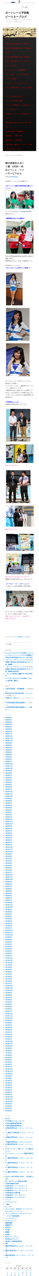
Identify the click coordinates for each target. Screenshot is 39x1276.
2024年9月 (8, 771)
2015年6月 (8, 1027)
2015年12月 (9, 1013)
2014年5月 (8, 1057)
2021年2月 (8, 870)
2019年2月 (8, 926)
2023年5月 (8, 808)
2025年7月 (8, 747)
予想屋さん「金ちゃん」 (13, 698)
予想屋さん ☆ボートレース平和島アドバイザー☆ (19, 116)
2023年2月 (8, 815)
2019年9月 (8, 909)
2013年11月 (9, 1071)
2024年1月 (8, 789)
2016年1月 (8, 1011)
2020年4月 (8, 893)
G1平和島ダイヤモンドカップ (14, 1121)
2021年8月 (8, 856)
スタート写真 (10, 74)
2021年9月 (8, 854)
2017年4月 (8, 976)
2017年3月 (8, 979)
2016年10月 (9, 990)
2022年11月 (9, 821)
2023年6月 (8, 805)
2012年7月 (8, 1108)
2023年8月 (8, 801)
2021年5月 (8, 863)
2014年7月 (8, 1053)
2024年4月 (8, 782)
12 (30, 1273)
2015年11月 (9, 1016)
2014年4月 (8, 1060)
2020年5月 (8, 891)
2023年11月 (9, 794)
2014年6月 (8, 1055)
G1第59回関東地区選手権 (13, 1123)
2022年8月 (8, 828)
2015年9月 (8, 1020)
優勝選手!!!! (9, 1225)
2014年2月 (8, 1064)
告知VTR (8, 1227)
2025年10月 (9, 741)
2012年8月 (8, 1106)
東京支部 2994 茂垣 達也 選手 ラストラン (19, 693)
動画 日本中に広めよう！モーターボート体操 (18, 125)
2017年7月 (8, 969)
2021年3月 (8, 868)
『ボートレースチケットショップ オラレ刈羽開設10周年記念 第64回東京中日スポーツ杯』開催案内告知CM (19, 669)
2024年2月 (8, 787)
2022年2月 (8, 842)
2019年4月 (8, 921)
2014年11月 (9, 1043)
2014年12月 (9, 1041)
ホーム (8, 39)
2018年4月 (8, 949)
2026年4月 (8, 727)
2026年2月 (8, 731)
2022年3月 (8, 840)
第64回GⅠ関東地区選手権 (14, 1241)
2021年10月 (9, 852)
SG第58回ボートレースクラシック (16, 1190)
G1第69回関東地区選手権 (13, 1126)
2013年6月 (8, 1083)
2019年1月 (8, 928)
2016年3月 (8, 1006)
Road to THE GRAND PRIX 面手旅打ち (18, 44)
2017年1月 (8, 983)
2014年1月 (8, 1067)
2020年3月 (8, 895)
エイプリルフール (11, 1202)
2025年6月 (8, 750)
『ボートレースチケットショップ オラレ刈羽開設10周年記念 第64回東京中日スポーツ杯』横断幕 (19, 662)
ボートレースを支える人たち (14, 96)
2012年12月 (9, 1097)
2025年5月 (8, 752)
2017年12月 (9, 958)
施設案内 (8, 136)
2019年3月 (8, 923)
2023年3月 (8, 812)
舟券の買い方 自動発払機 (13, 140)
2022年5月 (8, 835)
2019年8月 (8, 912)
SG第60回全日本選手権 (12, 1193)
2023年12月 (9, 791)
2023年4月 (8, 810)
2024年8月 (8, 773)
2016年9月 (8, 993)
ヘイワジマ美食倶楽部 (12, 1216)
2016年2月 (8, 1009)
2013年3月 (8, 1090)
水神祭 (7, 1234)
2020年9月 (8, 882)
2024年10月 (9, 768)
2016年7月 (8, 997)
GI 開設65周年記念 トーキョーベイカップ (18, 1142)
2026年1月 (8, 734)
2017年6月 (8, 972)
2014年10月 (9, 1046)
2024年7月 (8, 775)
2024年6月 (8, 778)
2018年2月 (8, 953)
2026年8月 (8, 717)
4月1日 (7, 1119)
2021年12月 (9, 847)
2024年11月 (9, 766)
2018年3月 (8, 951)
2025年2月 (8, 759)
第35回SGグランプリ (12, 1239)
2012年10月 (9, 1101)
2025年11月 (9, 738)
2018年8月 (8, 939)
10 (22, 1273)
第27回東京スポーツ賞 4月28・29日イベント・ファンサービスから (14, 168)
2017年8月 (8, 967)
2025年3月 (8, 757)
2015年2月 (8, 1037)
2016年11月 (9, 988)
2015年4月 (8, 1032)
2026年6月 (8, 722)
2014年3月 (8, 1062)
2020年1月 (8, 900)
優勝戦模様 (8, 1223)
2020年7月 (8, 886)
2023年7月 (8, 803)
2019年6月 (8, 916)
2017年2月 (8, 981)
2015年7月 (8, 1025)
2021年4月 (8, 865)
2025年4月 (8, 754)
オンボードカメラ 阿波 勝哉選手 (16, 70)
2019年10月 (9, 907)
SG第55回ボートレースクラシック (16, 1188)
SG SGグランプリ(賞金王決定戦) (16, 1181)
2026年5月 (8, 724)
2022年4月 (8, 838)
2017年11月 (9, 960)
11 (26, 1273)
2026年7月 (8, 720)
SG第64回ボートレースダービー (15, 1195)
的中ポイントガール (24, 637)
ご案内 (7, 1204)
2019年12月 (9, 902)
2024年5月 (8, 780)
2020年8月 (8, 884)
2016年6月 (8, 1000)
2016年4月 (8, 1004)
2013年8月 (8, 1078)
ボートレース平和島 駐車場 (14, 100)
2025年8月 (8, 745)
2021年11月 (9, 849)
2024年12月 (9, 764)
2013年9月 (8, 1076)
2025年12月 (9, 736)
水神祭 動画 (18, 136)
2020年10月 (9, 879)
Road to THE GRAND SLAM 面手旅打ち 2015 (19, 50)
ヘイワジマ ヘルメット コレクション (16, 83)
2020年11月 (9, 877)
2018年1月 (8, 956)
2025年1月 (8, 761)
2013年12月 (9, 1069)
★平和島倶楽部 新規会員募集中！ (16, 702)
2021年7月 (8, 858)
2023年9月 (8, 798)
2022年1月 (8, 845)
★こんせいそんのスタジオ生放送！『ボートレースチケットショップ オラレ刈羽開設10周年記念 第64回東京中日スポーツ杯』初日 (19, 655)
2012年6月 (8, 1111)
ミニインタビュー (11, 1218)
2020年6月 (8, 889)
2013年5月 (8, 1085)
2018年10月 (9, 935)
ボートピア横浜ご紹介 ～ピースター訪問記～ (19, 89)
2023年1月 (8, 817)
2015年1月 (8, 1039)
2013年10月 (9, 1074)
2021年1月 (8, 872)
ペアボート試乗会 (11, 79)
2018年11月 (9, 932)
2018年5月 (8, 946)
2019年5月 (8, 919)
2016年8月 (8, 995)
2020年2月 (8, 898)
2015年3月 (8, 1034)
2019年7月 (8, 914)
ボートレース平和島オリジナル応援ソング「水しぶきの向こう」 (18, 107)
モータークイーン (11, 1220)
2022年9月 (8, 826)
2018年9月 (8, 937)
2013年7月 (8, 1080)
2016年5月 (8, 1002)
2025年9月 (8, 743)
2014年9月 (8, 1048)
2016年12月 (9, 986)
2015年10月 (9, 1018)
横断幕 (7, 1232)
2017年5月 (8, 974)
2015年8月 (8, 1023)
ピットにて (8, 1206)
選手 (6, 1243)
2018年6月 (8, 944)
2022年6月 (8, 833)
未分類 (7, 1230)
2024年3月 (8, 784)
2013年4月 (8, 1087)
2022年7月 (8, 831)
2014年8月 (8, 1050)
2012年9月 (8, 1104)
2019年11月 (9, 905)
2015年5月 (8, 1030)
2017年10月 (9, 963)
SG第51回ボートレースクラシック (16, 1186)
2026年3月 (8, 729)
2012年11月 (9, 1099)
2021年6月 (8, 861)
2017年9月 (8, 965)
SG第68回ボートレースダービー (15, 1197)
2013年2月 (8, 1092)
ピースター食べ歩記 (22, 74)
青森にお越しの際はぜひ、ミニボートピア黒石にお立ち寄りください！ (19, 146)
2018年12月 (9, 930)
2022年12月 (9, 819)
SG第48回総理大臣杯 (12, 1183)
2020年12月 (9, 875)
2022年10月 (9, 824)
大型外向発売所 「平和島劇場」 (15, 131)
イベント (15, 637)
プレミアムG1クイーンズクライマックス (18, 1213)
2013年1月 (8, 1094)
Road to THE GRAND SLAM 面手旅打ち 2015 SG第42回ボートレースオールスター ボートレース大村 (19, 61)
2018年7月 (8, 942)
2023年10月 (9, 796)
